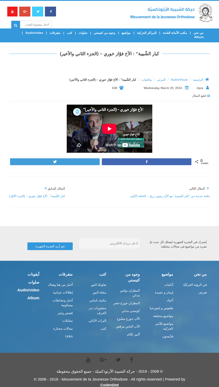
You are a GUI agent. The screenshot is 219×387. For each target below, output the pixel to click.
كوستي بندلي (131, 311)
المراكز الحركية (147, 32)
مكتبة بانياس (97, 300)
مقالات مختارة (63, 328)
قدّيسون (167, 336)
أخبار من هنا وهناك (60, 284)
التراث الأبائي (97, 320)
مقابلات (67, 320)
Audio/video (34, 32)
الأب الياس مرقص (128, 326)
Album (199, 37)
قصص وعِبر (65, 313)
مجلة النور (99, 292)
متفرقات (55, 32)
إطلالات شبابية (63, 292)
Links (69, 336)
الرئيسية (198, 79)
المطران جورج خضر (126, 303)
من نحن (199, 32)
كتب (69, 32)
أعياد (170, 300)
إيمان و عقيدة (164, 292)
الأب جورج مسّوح (128, 318)
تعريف (202, 292)
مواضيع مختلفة (163, 316)
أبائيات (168, 284)
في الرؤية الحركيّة (195, 284)
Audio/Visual (179, 79)
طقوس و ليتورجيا (161, 308)
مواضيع (126, 32)
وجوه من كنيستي (104, 32)
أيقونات (33, 274)
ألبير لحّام (133, 334)
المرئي (161, 79)
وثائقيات (147, 79)
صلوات (83, 32)
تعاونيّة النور (98, 284)
